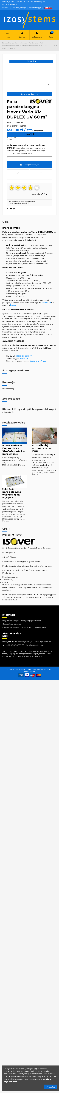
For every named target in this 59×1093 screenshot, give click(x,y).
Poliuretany (38, 651)
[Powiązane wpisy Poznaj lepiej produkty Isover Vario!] (44, 435)
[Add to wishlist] (18, 172)
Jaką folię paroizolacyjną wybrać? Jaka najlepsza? (11, 493)
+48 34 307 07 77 (13, 645)
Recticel (28, 651)
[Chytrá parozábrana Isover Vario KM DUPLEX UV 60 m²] (50, 8)
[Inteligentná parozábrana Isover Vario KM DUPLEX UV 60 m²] (46, 8)
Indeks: (10, 122)
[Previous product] (55, 45)
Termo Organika (9, 651)
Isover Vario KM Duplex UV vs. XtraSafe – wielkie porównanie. (13, 449)
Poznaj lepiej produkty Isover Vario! (42, 448)
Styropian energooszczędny (22, 653)
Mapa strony (40, 627)
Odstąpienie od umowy (13, 624)
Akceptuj (51, 1087)
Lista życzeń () (20, 8)
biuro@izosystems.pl (34, 645)
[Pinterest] (14, 208)
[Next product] (56, 45)
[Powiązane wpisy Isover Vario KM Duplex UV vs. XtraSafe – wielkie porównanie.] (14, 435)
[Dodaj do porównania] (41, 172)
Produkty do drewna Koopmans (27, 656)
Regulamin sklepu (10, 620)
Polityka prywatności (31, 620)
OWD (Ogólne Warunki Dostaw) (17, 627)
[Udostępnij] (7, 208)
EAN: (9, 126)
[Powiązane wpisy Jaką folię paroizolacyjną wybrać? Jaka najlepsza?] (14, 481)
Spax (21, 651)
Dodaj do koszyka (31, 164)
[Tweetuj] (11, 208)
